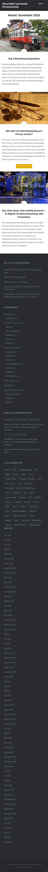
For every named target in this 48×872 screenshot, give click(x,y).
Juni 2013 (7, 828)
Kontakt (24, 434)
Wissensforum (34, 525)
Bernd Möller (8, 420)
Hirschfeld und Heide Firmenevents (14, 5)
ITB (30, 497)
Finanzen (9, 398)
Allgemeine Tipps (12, 394)
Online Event (33, 506)
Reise (7, 516)
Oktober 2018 (9, 601)
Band (7, 470)
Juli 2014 (7, 771)
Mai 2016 (7, 691)
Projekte (9, 343)
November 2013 (10, 804)
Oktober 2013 (9, 809)
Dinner (15, 474)
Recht (8, 402)
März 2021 (8, 554)
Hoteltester (16, 493)
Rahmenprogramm (19, 511)
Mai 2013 (7, 832)
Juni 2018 (7, 606)
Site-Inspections (11, 376)
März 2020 (8, 582)
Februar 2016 (9, 705)
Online (22, 506)
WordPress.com (25, 867)
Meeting (27, 502)
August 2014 (8, 766)
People (8, 339)
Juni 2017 (7, 639)
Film (39, 479)
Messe (35, 502)
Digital (7, 474)
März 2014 (8, 785)
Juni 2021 (7, 544)
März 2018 (8, 615)
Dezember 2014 (10, 757)
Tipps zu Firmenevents (12, 390)
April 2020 (7, 578)
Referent (33, 511)
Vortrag (8, 525)
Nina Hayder (8, 439)
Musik (15, 506)
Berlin (14, 470)
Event (30, 474)
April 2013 (7, 837)
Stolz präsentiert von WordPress (18, 864)
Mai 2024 (7, 540)
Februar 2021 (9, 559)
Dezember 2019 (10, 587)
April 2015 (7, 738)
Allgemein (7, 314)
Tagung (8, 520)
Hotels (8, 360)
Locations (9, 368)
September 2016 (10, 672)
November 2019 (10, 592)
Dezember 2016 (10, 658)
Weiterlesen (24, 166)
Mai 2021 (7, 549)
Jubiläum (37, 497)
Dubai (23, 474)
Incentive (22, 497)
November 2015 (10, 719)
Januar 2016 (8, 710)
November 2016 (10, 662)
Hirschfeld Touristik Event (25, 488)
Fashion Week (10, 479)
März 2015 (8, 743)
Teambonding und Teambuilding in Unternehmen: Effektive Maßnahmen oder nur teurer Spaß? (22, 295)
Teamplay (7, 385)
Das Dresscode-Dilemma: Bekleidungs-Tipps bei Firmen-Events (21, 288)
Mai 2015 (7, 733)
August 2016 (8, 677)
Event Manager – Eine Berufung (16, 282)
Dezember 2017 (10, 620)
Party (7, 511)
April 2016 (7, 696)
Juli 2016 (7, 681)
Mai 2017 (7, 644)
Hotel (7, 493)
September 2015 (10, 724)
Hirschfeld (9, 488)
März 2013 (8, 842)
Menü (41, 4)
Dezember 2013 (10, 799)
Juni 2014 (7, 776)
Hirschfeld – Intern (10, 323)
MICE (7, 506)
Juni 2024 (7, 535)
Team (16, 520)
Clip (35, 470)
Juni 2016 (7, 686)
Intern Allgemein (12, 331)
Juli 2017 (7, 634)
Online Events (11, 318)
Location (18, 502)
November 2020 (10, 573)
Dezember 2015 (10, 714)
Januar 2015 (8, 752)
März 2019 (8, 596)
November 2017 (10, 625)
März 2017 (8, 648)
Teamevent (25, 520)
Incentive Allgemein (13, 364)
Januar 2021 (8, 563)
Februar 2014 (9, 790)
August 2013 (8, 818)
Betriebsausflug (25, 470)
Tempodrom (36, 520)
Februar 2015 (9, 747)
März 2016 (8, 700)
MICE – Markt (9, 381)
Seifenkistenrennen (20, 516)
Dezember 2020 (10, 568)
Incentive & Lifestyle (11, 348)
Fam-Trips (9, 356)
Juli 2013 (7, 823)
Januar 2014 (8, 795)
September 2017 (10, 629)
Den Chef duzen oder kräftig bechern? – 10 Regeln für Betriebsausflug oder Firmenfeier (23, 427)
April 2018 (7, 611)
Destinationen (11, 352)
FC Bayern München (27, 479)
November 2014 (10, 762)
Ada (5, 449)
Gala (20, 484)
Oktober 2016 (9, 667)
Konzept (8, 502)
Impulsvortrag (10, 497)
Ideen (8, 327)
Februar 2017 (9, 653)
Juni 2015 (7, 729)
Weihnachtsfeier (20, 525)
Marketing (9, 335)
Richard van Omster (11, 424)
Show (32, 516)
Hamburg (28, 484)
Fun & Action (10, 484)
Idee (25, 493)
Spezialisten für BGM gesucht (15, 277)
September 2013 (10, 814)
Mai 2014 (7, 781)
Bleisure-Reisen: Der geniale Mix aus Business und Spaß (23, 271)
